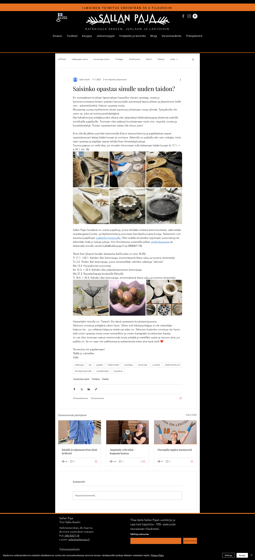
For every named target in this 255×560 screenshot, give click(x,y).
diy (90, 364)
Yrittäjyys (119, 59)
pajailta (99, 364)
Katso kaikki (191, 414)
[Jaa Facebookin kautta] (74, 389)
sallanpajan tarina (80, 59)
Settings (228, 555)
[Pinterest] (195, 16)
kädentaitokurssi (172, 364)
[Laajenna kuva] (91, 169)
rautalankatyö (102, 371)
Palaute (161, 59)
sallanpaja (79, 364)
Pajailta (105, 378)
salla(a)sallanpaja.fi (79, 539)
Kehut (149, 59)
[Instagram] (189, 16)
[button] (193, 59)
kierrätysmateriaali (83, 371)
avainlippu (128, 364)
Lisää (172, 59)
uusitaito (156, 364)
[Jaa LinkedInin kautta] (88, 389)
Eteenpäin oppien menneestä (175, 449)
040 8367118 (71, 535)
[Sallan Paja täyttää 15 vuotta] (175, 432)
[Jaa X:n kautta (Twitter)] (81, 389)
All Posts (62, 59)
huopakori (118, 371)
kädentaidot (113, 364)
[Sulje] (251, 555)
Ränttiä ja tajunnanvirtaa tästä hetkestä (79, 451)
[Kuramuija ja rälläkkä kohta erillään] (127, 432)
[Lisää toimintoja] (180, 79)
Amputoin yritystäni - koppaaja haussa (122, 451)
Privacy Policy (157, 555)
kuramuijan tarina (101, 59)
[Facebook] (183, 16)
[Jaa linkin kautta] (96, 389)
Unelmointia (134, 59)
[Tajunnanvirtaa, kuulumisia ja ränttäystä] (79, 432)
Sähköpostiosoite (139, 534)
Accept (242, 555)
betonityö (142, 364)
